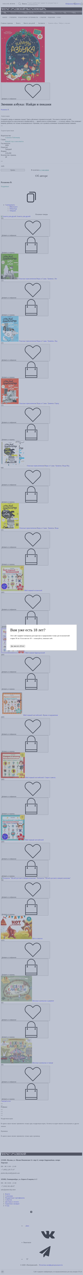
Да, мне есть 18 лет (17, 646)
